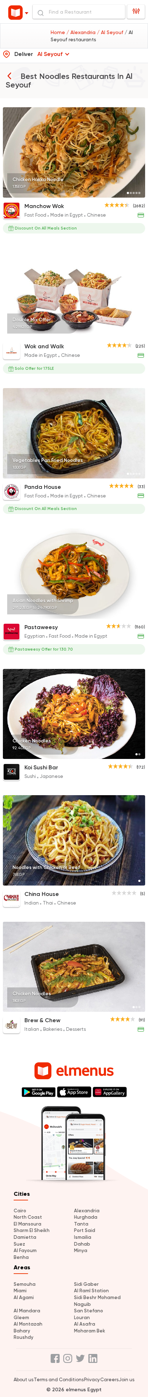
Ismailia (82, 1237)
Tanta (81, 1224)
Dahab (82, 1244)
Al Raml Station (91, 1290)
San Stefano (88, 1310)
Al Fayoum (25, 1250)
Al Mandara (27, 1310)
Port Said (84, 1230)
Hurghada (85, 1217)
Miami (20, 1290)
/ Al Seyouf (111, 32)
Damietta (25, 1237)
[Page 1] (128, 193)
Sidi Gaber (86, 1284)
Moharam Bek (89, 1331)
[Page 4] (136, 193)
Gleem (21, 1317)
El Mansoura (27, 1224)
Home (58, 32)
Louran (82, 1317)
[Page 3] (134, 193)
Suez (19, 1244)
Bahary (22, 1331)
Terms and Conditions (59, 1379)
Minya (80, 1250)
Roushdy (23, 1337)
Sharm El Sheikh (32, 1230)
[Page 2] (131, 193)
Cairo (20, 1210)
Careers (109, 1379)
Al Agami (24, 1297)
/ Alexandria (81, 32)
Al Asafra (84, 1324)
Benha (21, 1257)
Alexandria (87, 1210)
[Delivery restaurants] (9, 75)
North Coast (28, 1217)
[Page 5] (139, 193)
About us (23, 1379)
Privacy (92, 1379)
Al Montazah (28, 1324)
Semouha (25, 1284)
